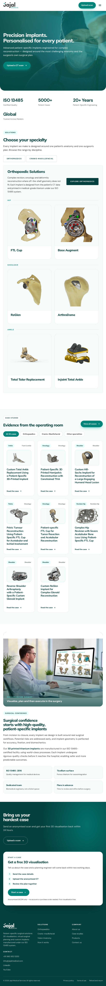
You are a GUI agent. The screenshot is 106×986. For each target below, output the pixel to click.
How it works (43, 942)
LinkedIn (6, 965)
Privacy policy (68, 981)
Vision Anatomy (44, 938)
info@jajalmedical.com (13, 961)
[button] (100, 5)
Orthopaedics (14, 159)
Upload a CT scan (15, 65)
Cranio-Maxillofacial (41, 159)
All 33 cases (11, 434)
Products (76, 938)
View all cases (90, 424)
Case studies (77, 934)
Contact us (77, 942)
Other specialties (74, 434)
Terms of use (81, 981)
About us (76, 929)
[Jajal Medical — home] (10, 5)
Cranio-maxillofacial (46, 934)
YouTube (6, 970)
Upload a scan (14, 840)
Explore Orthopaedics (82, 181)
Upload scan (87, 5)
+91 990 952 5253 (11, 956)
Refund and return (96, 981)
